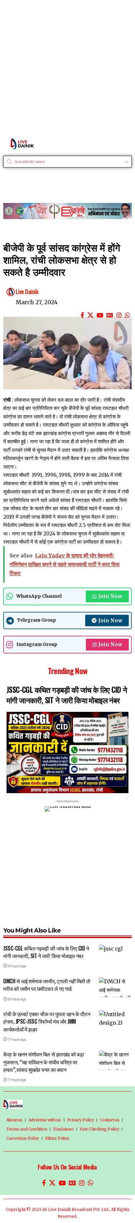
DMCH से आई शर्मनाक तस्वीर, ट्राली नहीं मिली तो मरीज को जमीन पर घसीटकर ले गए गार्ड (46, 984)
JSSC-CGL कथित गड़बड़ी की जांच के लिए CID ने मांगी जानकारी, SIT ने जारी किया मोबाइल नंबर (67, 695)
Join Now (110, 596)
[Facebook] (82, 315)
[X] (90, 315)
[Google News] (110, 315)
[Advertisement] (67, 67)
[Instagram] (119, 315)
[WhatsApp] (127, 315)
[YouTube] (100, 315)
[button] (7, 796)
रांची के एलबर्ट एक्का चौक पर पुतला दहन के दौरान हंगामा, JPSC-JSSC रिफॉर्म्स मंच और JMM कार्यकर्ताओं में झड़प (46, 1021)
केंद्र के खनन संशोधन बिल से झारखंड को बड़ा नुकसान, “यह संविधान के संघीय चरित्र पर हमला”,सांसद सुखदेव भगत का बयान (43, 1061)
